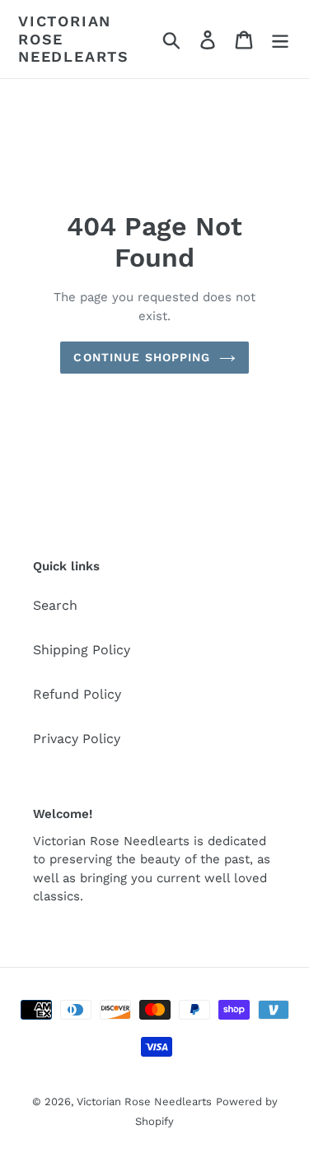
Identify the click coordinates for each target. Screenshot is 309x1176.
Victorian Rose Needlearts (73, 38)
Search (55, 605)
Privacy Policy (76, 738)
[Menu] (280, 39)
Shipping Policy (81, 650)
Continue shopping (141, 357)
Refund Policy (77, 694)
